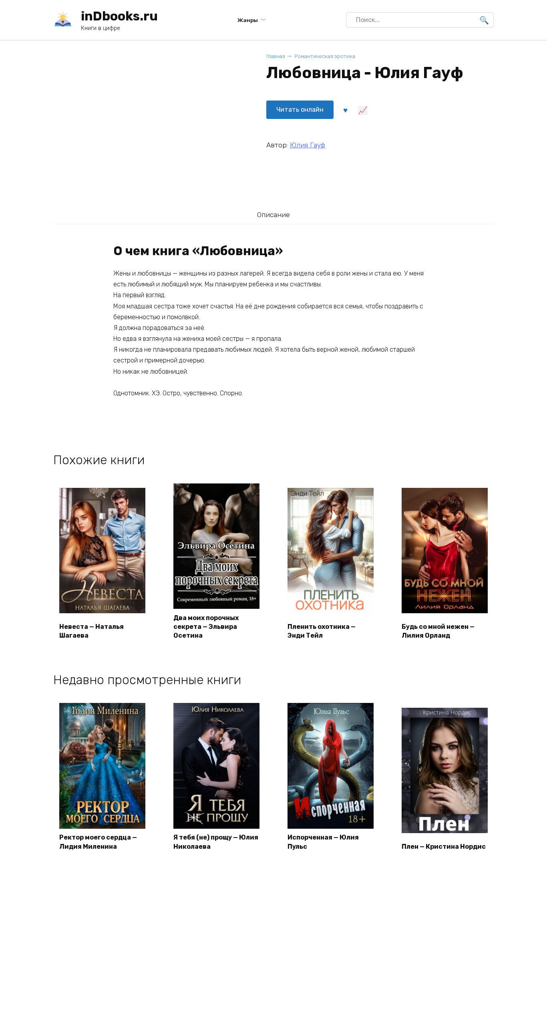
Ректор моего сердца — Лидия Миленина (98, 842)
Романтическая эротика (324, 56)
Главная (275, 56)
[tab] (273, 214)
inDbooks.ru (119, 16)
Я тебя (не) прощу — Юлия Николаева (215, 842)
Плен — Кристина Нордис (444, 846)
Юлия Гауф (307, 145)
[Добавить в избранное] (345, 109)
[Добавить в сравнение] (362, 109)
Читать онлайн (300, 109)
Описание (273, 215)
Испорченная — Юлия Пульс (323, 842)
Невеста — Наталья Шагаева (91, 631)
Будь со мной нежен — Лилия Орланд (438, 631)
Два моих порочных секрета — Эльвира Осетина (206, 627)
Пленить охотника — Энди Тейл (322, 631)
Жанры (247, 20)
